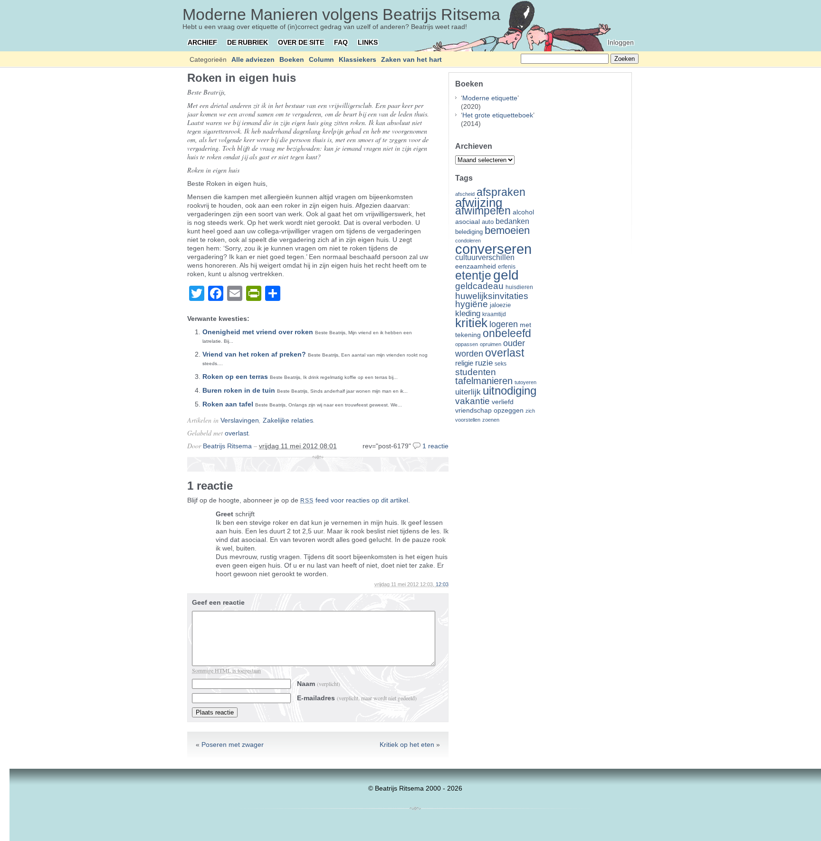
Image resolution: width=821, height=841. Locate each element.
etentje (473, 275)
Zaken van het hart (411, 59)
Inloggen (621, 42)
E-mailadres (357, 698)
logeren (503, 324)
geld (506, 275)
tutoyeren (525, 382)
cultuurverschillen (485, 257)
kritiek (471, 323)
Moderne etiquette (489, 98)
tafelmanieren (484, 381)
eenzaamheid (475, 266)
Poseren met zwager (232, 744)
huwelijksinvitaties (491, 295)
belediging (469, 232)
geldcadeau (479, 285)
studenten (475, 372)
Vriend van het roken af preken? (254, 354)
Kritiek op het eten (407, 744)
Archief (202, 42)
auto (488, 222)
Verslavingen (239, 420)
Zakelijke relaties (288, 420)
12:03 (442, 584)
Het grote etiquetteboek (497, 115)
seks (500, 363)
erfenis (507, 266)
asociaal (467, 221)
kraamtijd (494, 314)
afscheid (465, 194)
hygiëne (471, 304)
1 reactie (435, 446)
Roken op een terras (235, 376)
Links (368, 42)
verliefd (503, 402)
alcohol (523, 212)
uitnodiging (509, 390)
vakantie (472, 401)
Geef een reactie (218, 602)
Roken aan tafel (227, 404)
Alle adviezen (253, 59)
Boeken (291, 59)
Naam (318, 683)
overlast (236, 433)
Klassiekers (357, 59)
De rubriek (247, 42)
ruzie (484, 362)
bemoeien (507, 230)
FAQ (341, 42)
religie (464, 363)
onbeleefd (507, 333)
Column (321, 59)
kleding (467, 313)
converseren (493, 249)
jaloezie (500, 305)
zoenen (490, 420)
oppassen (466, 344)
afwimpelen (483, 211)
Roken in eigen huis (241, 77)
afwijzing (478, 202)
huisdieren (519, 287)
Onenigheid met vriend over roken (257, 332)
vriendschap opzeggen (489, 410)
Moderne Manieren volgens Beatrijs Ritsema (341, 14)
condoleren (468, 240)
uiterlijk (468, 391)
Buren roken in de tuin (238, 390)
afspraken (501, 192)
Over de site (301, 42)
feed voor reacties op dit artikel (354, 500)
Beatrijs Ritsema (227, 446)
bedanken (512, 221)
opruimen (490, 344)
